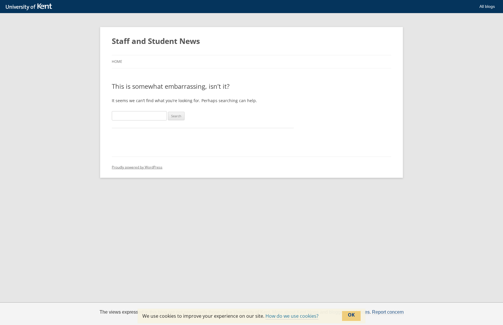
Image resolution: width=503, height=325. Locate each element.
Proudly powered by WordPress (137, 167)
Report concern (388, 312)
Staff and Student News (156, 41)
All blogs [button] (487, 6)
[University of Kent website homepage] (30, 6)
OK (351, 315)
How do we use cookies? (291, 316)
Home (117, 61)
